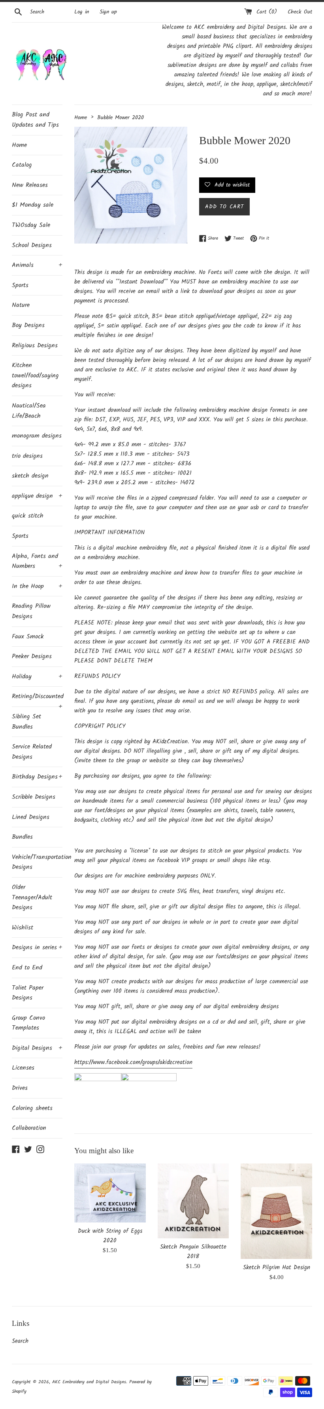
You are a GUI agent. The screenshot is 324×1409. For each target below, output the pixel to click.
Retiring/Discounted (37, 698)
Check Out (300, 12)
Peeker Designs (32, 656)
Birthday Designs (37, 777)
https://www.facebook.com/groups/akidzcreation (133, 1062)
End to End (27, 968)
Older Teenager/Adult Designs (32, 897)
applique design (37, 496)
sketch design (30, 476)
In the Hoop (37, 586)
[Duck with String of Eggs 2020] (110, 1192)
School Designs (32, 245)
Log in (81, 12)
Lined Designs (30, 817)
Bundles (22, 837)
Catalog (22, 165)
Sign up (108, 12)
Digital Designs (37, 1048)
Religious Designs (35, 345)
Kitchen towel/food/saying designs (35, 375)
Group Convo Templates (28, 1023)
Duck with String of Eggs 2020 (110, 1235)
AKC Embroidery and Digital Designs (89, 1382)
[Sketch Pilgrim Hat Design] (276, 1211)
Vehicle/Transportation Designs (37, 862)
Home (19, 145)
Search (20, 1341)
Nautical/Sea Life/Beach (29, 411)
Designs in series (37, 947)
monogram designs (37, 436)
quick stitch (27, 516)
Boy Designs (28, 325)
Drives (20, 1088)
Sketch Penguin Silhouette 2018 (193, 1251)
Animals (37, 265)
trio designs (27, 456)
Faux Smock (28, 637)
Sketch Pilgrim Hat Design (276, 1267)
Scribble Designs (33, 797)
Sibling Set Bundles (26, 722)
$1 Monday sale (32, 205)
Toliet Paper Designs (27, 993)
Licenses (23, 1068)
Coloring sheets (32, 1108)
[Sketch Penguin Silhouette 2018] (193, 1200)
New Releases (30, 185)
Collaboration (29, 1128)
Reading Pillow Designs (31, 611)
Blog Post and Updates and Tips (35, 120)
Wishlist (22, 928)
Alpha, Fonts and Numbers (37, 561)
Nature (21, 305)
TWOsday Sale (31, 225)
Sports (20, 285)
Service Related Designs (32, 752)
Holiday (37, 677)
